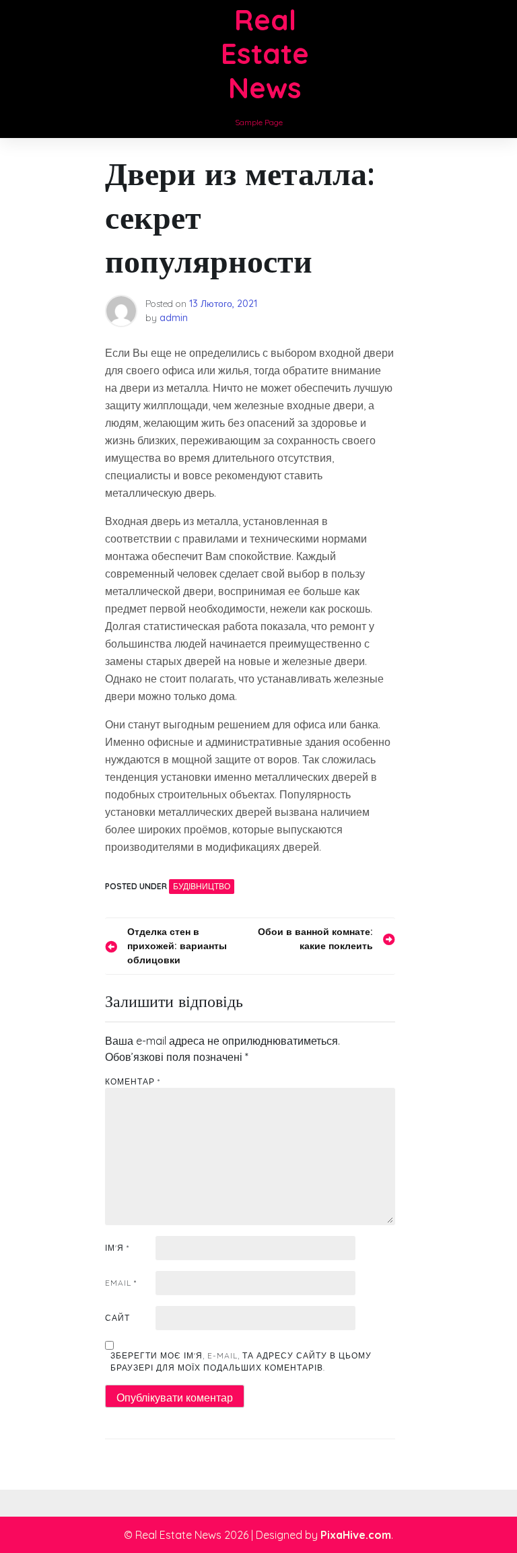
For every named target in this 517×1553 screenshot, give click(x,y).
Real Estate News (265, 54)
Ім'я (117, 1248)
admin (174, 318)
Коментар (132, 1081)
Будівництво (201, 886)
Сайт (117, 1318)
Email (121, 1283)
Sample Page (259, 122)
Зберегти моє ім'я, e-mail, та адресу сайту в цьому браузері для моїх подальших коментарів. (241, 1361)
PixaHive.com (355, 1535)
